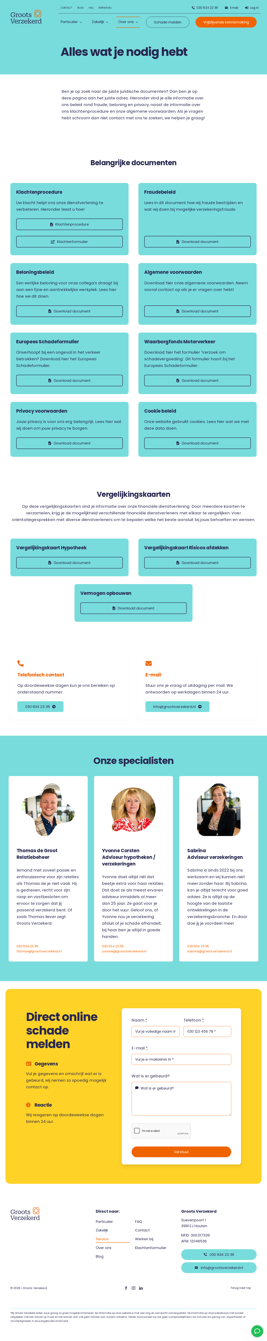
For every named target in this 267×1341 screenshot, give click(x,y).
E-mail (153, 675)
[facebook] (126, 1288)
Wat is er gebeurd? (151, 1076)
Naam (139, 1020)
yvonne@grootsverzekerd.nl (124, 951)
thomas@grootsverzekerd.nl (39, 951)
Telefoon (194, 1020)
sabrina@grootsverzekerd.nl (209, 951)
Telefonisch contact (40, 675)
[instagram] (133, 1288)
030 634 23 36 (27, 946)
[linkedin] (141, 1288)
